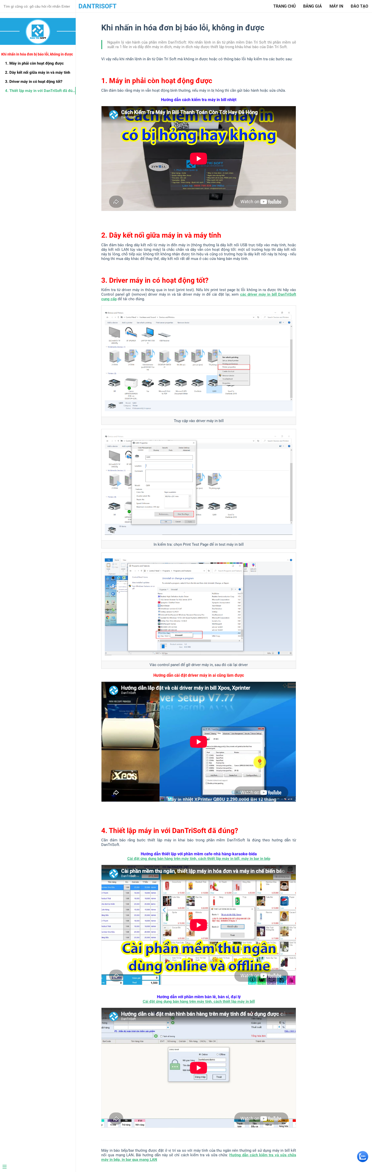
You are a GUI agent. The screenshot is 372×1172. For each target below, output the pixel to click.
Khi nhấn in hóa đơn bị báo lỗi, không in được (37, 54)
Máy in (336, 6)
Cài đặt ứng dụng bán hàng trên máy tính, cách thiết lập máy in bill (199, 1001)
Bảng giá (312, 6)
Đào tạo (359, 6)
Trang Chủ (284, 6)
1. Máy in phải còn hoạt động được (34, 63)
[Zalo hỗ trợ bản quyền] (362, 1161)
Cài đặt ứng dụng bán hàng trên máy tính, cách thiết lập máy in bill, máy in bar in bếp (198, 858)
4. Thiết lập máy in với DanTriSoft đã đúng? (40, 90)
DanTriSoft (97, 6)
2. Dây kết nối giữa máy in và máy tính (37, 72)
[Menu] (36, 1167)
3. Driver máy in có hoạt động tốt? (33, 81)
